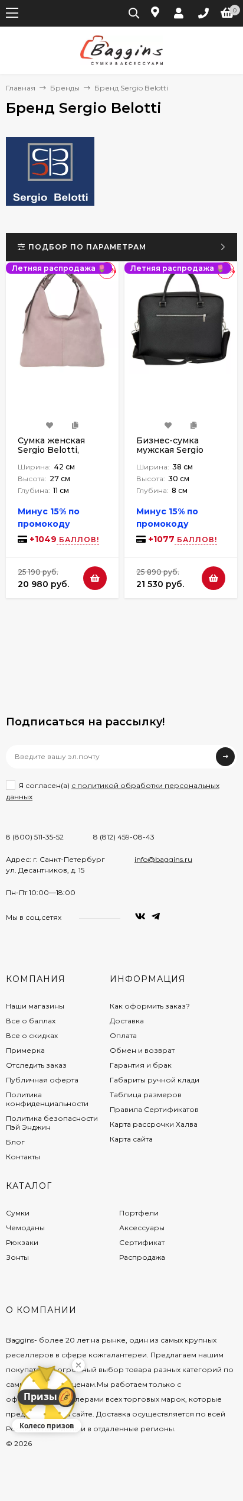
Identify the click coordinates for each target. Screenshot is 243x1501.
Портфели (139, 1212)
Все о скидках (32, 1035)
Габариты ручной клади (154, 1079)
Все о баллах (30, 1020)
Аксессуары (142, 1227)
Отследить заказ (36, 1065)
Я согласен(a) (112, 791)
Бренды (65, 87)
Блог (15, 1141)
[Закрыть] (78, 1365)
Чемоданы (25, 1227)
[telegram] (156, 916)
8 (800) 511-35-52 (35, 836)
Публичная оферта (42, 1079)
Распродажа (142, 1257)
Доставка (127, 1020)
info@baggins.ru (163, 859)
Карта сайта (131, 1138)
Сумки (17, 1212)
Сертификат (142, 1242)
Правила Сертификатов (154, 1109)
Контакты (23, 1156)
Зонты (17, 1257)
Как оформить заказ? (150, 1005)
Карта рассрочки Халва (154, 1124)
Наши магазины (35, 1005)
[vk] (140, 916)
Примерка (25, 1050)
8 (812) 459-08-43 (124, 836)
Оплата (123, 1035)
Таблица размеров (146, 1094)
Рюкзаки (22, 1242)
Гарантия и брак (141, 1065)
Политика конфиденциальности (47, 1099)
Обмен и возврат (142, 1050)
